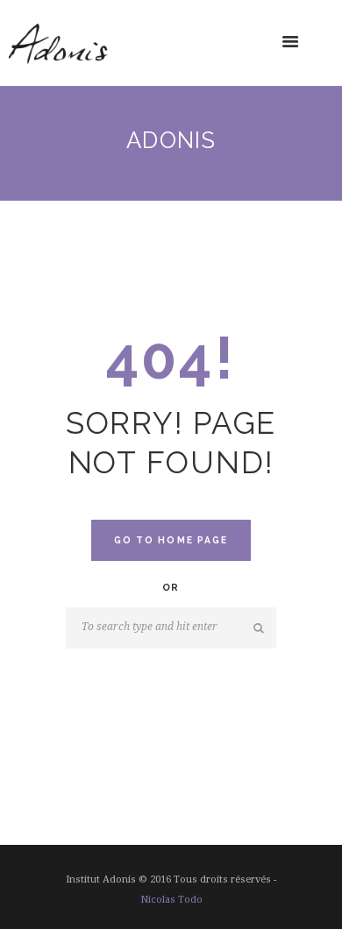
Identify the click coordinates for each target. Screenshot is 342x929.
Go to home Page (171, 540)
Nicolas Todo (171, 899)
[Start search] (260, 628)
